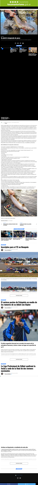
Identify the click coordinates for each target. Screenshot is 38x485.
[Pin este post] (20, 43)
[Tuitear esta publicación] (18, 43)
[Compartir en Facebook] (15, 43)
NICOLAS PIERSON (8, 250)
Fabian (6, 123)
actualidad (10, 220)
